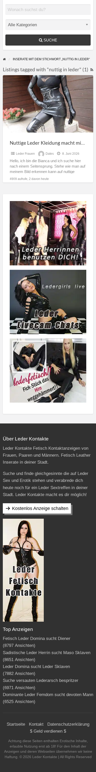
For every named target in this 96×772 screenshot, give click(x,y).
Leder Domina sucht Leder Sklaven (36, 666)
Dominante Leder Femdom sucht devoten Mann (48, 694)
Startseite (16, 724)
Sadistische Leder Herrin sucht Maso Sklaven (46, 652)
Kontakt (36, 724)
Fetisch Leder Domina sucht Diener (36, 638)
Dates (50, 153)
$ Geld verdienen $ (48, 731)
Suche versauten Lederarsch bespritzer (40, 680)
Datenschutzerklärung (68, 724)
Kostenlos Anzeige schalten (40, 508)
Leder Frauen (25, 153)
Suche (49, 40)
